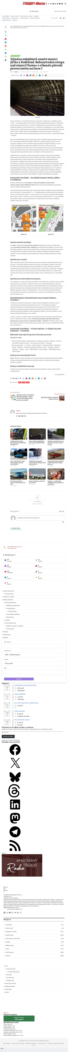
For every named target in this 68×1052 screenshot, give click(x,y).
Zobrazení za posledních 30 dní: (11, 1032)
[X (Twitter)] (18, 416)
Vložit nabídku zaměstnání (13, 614)
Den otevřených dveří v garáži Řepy (26, 703)
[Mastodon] (15, 824)
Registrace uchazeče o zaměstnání (15, 626)
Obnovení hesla (6, 634)
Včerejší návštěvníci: (8, 1029)
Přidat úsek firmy (12, 611)
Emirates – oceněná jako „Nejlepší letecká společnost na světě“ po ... (56, 482)
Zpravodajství (7, 1043)
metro (23, 382)
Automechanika (19, 711)
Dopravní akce (42, 1043)
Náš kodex (9, 974)
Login (62, 511)
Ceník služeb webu (12, 548)
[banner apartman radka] (34, 865)
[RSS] (25, 416)
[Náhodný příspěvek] (60, 18)
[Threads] (15, 797)
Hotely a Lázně (14, 16)
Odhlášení (5, 637)
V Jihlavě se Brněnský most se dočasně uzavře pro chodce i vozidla (56, 443)
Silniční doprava (6, 20)
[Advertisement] (37, 41)
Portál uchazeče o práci (10, 623)
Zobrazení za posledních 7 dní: (11, 1030)
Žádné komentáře (25, 71)
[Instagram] (21, 416)
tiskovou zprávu (18, 546)
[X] (15, 769)
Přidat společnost (11, 608)
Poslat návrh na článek (8, 596)
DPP (20, 382)
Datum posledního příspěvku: (11, 1035)
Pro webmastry (10, 977)
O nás (6, 966)
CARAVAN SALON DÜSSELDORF (25, 685)
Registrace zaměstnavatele (13, 605)
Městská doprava (35, 18)
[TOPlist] (34, 1004)
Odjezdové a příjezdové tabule (55, 1043)
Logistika (36, 16)
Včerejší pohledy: (8, 1027)
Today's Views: (7, 1024)
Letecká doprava (24, 18)
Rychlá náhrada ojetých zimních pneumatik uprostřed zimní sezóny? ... (37, 463)
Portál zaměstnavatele (10, 602)
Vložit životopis (10, 629)
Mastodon (6, 1012)
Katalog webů (8, 989)
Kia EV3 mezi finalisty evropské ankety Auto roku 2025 (17, 482)
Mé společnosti (10, 617)
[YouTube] (19, 416)
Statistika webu (10, 980)
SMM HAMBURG (19, 694)
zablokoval (19, 1019)
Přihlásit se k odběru (8, 736)
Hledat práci (19, 679)
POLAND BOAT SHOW (21, 720)
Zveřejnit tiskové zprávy (8, 591)
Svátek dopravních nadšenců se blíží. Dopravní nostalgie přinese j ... (56, 463)
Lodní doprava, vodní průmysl (10, 18)
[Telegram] (24, 416)
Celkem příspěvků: (8, 1033)
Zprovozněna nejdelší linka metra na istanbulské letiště (36, 442)
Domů (11, 26)
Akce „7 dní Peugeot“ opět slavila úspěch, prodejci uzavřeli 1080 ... (17, 463)
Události (7, 992)
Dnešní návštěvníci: (8, 1025)
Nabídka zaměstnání (8, 599)
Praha (27, 382)
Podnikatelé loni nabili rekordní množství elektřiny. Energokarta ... (18, 443)
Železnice (14, 20)
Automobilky (5, 16)
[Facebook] (16, 416)
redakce (16, 71)
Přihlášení (7, 620)
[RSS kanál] (15, 851)
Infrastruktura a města (26, 16)
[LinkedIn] (22, 416)
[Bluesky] (15, 783)
